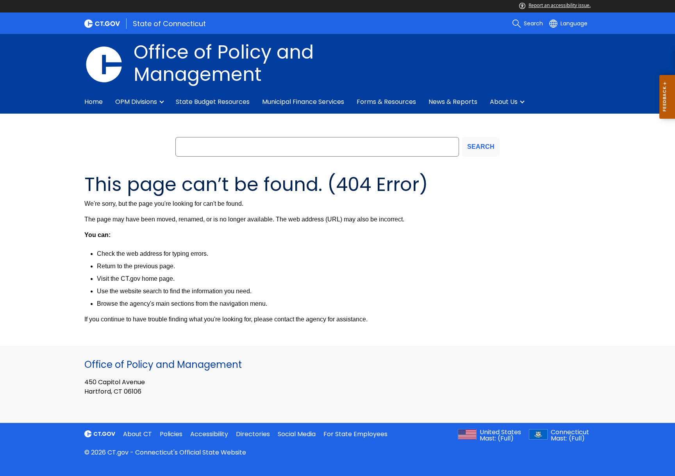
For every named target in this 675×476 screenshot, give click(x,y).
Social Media (297, 434)
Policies (171, 434)
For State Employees (355, 434)
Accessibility (209, 434)
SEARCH (481, 146)
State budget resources (213, 101)
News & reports (453, 101)
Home (93, 101)
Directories (253, 434)
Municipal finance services (303, 101)
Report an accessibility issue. (560, 5)
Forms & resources (386, 101)
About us (504, 101)
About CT (137, 434)
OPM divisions (136, 101)
